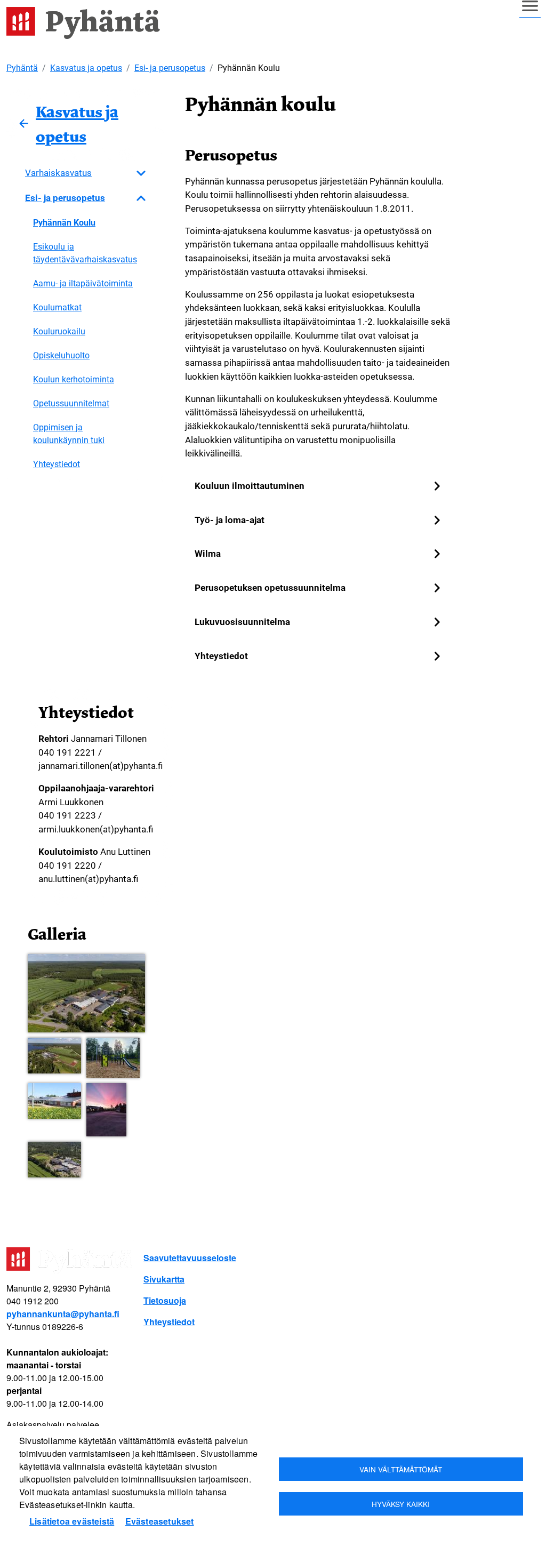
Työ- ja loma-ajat (229, 520)
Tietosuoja (164, 1300)
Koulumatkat (57, 307)
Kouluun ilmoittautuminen (249, 485)
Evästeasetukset (159, 1521)
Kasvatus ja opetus (86, 68)
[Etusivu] (87, 23)
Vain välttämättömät (400, 1469)
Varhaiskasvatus (58, 172)
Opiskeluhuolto (61, 355)
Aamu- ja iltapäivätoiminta (83, 283)
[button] (86, 993)
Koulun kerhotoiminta (73, 379)
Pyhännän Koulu (64, 223)
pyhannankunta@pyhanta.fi (62, 1314)
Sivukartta (163, 1279)
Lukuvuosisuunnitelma (242, 621)
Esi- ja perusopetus (169, 68)
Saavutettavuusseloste (189, 1258)
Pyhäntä (22, 68)
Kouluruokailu (59, 331)
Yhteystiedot (56, 464)
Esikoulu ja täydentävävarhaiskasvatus (85, 253)
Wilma (208, 553)
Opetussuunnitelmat (71, 403)
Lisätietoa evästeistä (71, 1521)
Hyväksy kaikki (401, 1503)
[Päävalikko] (530, 11)
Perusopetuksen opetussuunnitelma (270, 587)
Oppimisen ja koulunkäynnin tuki (69, 433)
